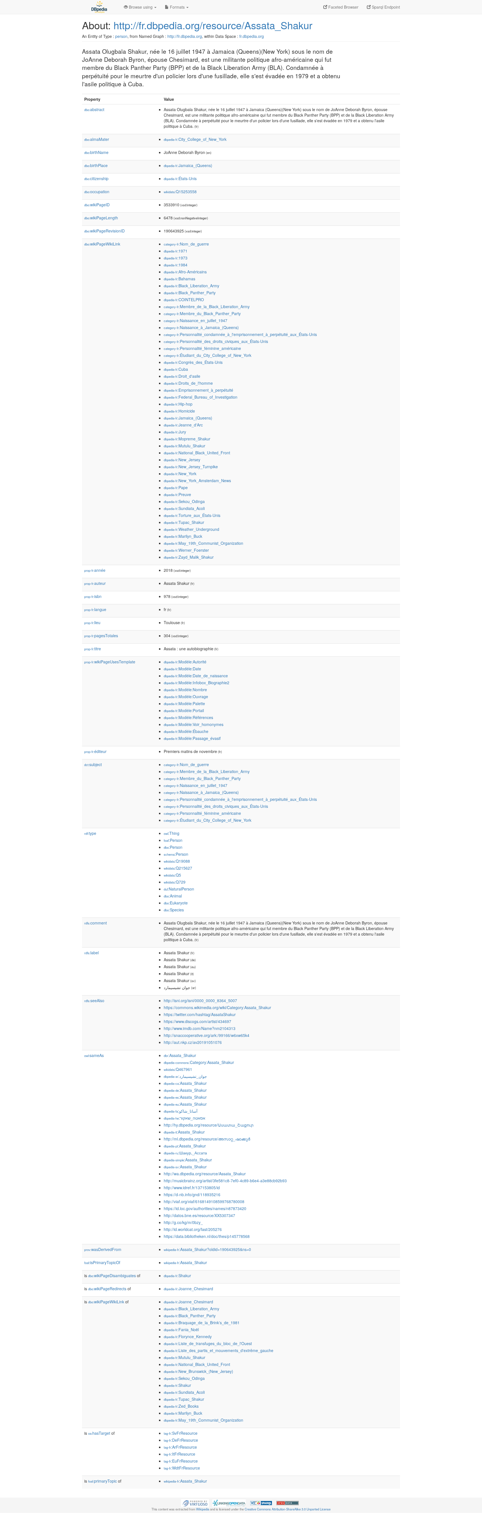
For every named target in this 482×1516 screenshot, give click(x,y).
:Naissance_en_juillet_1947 (195, 320)
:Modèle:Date (182, 668)
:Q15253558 (180, 191)
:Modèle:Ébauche (186, 731)
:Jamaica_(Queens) (188, 165)
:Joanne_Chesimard (188, 1288)
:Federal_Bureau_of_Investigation (200, 397)
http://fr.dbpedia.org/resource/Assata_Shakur (213, 25)
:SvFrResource (180, 1433)
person (121, 36)
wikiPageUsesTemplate (109, 661)
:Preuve (177, 494)
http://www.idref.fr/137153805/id (192, 1187)
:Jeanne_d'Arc (183, 425)
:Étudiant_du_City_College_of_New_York (207, 355)
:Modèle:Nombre (185, 689)
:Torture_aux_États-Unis (192, 515)
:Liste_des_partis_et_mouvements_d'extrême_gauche (218, 1350)
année (94, 570)
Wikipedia (202, 1509)
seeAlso (94, 1000)
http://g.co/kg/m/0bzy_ (183, 1222)
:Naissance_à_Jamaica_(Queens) (201, 327)
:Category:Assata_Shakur (199, 1062)
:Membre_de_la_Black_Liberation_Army (207, 306)
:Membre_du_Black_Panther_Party (202, 313)
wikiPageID (97, 204)
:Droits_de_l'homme (188, 383)
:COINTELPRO (184, 299)
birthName (96, 152)
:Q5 (172, 875)
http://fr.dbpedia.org (184, 36)
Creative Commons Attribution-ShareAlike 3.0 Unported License (288, 1509)
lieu (92, 622)
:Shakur (177, 1275)
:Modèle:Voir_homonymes (193, 724)
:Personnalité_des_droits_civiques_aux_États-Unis (216, 341)
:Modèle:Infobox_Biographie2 (196, 682)
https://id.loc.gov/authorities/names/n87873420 (205, 1208)
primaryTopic (102, 1481)
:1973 (175, 258)
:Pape (176, 487)
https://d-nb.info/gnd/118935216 (192, 1194)
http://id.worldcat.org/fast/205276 (193, 1229)
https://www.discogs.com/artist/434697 (197, 1021)
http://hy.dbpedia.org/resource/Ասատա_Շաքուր (209, 1125)
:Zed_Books (181, 1406)
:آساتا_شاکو (180, 1111)
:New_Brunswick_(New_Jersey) (198, 1371)
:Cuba (176, 369)
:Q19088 (177, 861)
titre (92, 648)
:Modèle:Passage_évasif (192, 738)
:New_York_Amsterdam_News (197, 480)
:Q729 (174, 882)
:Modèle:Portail (184, 710)
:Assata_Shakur (180, 1055)
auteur (95, 583)
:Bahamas (179, 278)
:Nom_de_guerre (186, 244)
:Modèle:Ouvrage (186, 696)
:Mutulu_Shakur (184, 445)
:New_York (180, 473)
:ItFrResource (179, 1454)
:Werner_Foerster (186, 550)
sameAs (94, 1055)
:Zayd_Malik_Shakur (189, 557)
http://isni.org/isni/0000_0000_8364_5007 (200, 1000)
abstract (94, 109)
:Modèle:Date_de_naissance (196, 675)
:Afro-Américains (185, 271)
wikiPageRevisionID (104, 231)
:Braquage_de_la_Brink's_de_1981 (202, 1322)
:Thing (171, 833)
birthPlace (96, 165)
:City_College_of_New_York (195, 139)
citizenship (96, 178)
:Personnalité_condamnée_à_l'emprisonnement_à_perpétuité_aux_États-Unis (240, 334)
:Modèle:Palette (184, 703)
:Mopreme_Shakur (187, 438)
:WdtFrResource (182, 1468)
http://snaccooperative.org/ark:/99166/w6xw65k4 (206, 1035)
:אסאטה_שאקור (184, 1118)
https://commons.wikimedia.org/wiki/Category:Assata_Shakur (217, 1007)
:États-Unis (180, 178)
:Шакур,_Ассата (185, 1153)
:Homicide (179, 411)
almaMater (96, 139)
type (90, 833)
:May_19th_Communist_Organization (203, 543)
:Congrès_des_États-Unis (193, 362)
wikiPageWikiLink (102, 244)
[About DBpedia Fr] (99, 7)
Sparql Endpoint (385, 7)
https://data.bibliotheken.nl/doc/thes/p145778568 (207, 1236)
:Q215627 (178, 868)
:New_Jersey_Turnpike (191, 466)
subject (93, 764)
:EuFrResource (181, 1461)
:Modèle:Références (188, 717)
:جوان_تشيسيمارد (185, 1076)
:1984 (175, 265)
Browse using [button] (141, 7)
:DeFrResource (181, 1440)
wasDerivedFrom (102, 1249)
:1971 (175, 251)
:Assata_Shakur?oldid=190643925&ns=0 (207, 1249)
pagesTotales (101, 635)
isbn (93, 596)
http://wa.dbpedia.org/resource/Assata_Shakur (205, 1173)
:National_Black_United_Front (197, 452)
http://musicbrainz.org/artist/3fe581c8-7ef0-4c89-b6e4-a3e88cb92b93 (225, 1180)
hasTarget (99, 1433)
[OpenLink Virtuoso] (195, 1502)
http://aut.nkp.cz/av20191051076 (193, 1042)
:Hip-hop (178, 404)
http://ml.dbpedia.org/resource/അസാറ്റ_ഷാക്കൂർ (207, 1139)
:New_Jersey (182, 459)
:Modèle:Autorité (185, 661)
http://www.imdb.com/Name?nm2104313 (199, 1028)
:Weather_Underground (191, 529)
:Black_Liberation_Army (191, 285)
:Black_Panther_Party (190, 292)
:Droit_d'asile (182, 376)
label (91, 952)
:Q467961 (178, 1069)
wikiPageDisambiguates (112, 1275)
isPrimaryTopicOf (102, 1262)
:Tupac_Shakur (184, 522)
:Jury (175, 432)
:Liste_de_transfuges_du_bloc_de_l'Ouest (208, 1343)
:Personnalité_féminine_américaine (202, 348)
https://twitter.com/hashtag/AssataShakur (200, 1014)
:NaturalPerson (179, 889)
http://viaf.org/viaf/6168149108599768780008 (204, 1201)
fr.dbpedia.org (251, 36)
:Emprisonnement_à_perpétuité (198, 390)
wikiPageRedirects (107, 1288)
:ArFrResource (180, 1447)
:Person (173, 840)
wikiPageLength (101, 217)
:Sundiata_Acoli (184, 508)
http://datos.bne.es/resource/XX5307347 (199, 1215)
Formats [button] (177, 7)
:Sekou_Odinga (184, 501)
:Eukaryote (176, 903)
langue (95, 609)
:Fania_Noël (181, 1329)
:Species (174, 909)
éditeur (95, 751)
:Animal (173, 896)
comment (95, 923)
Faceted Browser (342, 7)
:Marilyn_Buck (183, 536)
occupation (96, 191)
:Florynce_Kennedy (188, 1336)
